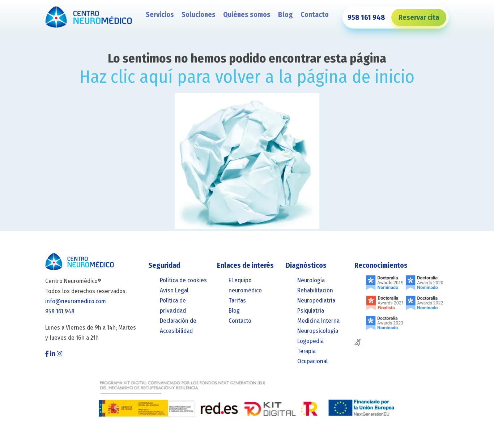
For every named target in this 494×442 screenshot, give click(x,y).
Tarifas (237, 300)
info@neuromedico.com (75, 301)
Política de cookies (183, 280)
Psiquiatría (310, 310)
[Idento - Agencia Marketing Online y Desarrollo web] (358, 342)
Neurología (311, 280)
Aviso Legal (174, 290)
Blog (285, 14)
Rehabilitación (315, 290)
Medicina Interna (318, 321)
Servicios (160, 14)
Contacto (315, 14)
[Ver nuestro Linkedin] (52, 354)
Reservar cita (419, 17)
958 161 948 (366, 17)
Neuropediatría (316, 300)
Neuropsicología (317, 331)
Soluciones (199, 14)
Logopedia (310, 341)
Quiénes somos (247, 14)
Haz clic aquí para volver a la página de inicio (247, 76)
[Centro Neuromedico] (88, 17)
